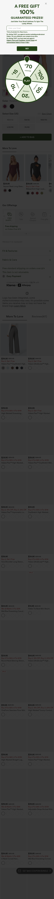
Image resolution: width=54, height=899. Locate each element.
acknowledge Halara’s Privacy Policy (18, 42)
